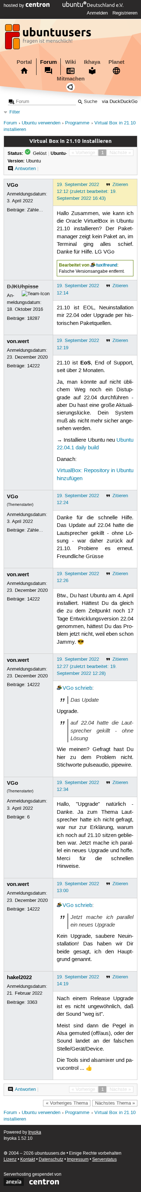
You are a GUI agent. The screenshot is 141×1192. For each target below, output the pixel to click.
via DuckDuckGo (119, 101)
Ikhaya (92, 62)
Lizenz (10, 1159)
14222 (33, 366)
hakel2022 (19, 977)
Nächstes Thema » (115, 1103)
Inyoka (34, 1132)
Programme (77, 123)
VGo (12, 185)
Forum (48, 62)
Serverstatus (104, 1159)
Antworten (25, 169)
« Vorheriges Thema (67, 1103)
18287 (33, 318)
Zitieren (120, 184)
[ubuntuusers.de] (49, 38)
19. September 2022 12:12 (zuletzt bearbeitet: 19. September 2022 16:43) (87, 191)
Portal (24, 62)
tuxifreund (106, 265)
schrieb (83, 688)
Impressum (78, 1159)
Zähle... (35, 210)
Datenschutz (51, 1159)
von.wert (18, 341)
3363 (32, 1002)
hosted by (15, 5)
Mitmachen (71, 78)
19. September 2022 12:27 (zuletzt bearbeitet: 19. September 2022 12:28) (87, 666)
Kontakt (27, 1159)
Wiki (70, 62)
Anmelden (97, 13)
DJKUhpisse (22, 286)
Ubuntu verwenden (41, 123)
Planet (116, 62)
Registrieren (124, 13)
